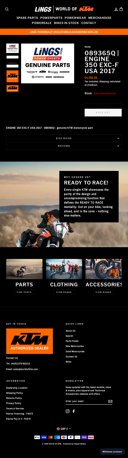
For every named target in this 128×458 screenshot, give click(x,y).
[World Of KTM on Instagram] (67, 411)
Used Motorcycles (75, 351)
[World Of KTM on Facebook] (74, 411)
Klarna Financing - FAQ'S (19, 413)
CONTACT (88, 23)
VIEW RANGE (103, 292)
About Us (71, 330)
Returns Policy (14, 398)
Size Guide (64, 138)
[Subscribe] (110, 401)
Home (88, 46)
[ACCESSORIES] (104, 269)
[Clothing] (64, 269)
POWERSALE (42, 23)
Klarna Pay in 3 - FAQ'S (18, 418)
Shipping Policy (14, 393)
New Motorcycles (75, 346)
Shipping (104, 81)
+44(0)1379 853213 (20, 363)
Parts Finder (72, 341)
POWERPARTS (51, 17)
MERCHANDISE (100, 17)
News (68, 361)
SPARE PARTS (27, 17)
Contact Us (12, 358)
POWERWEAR (75, 17)
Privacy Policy (13, 403)
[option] (64, 31)
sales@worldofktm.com (25, 369)
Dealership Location (17, 387)
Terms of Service (15, 408)
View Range (64, 292)
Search (69, 335)
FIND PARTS (24, 292)
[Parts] (24, 269)
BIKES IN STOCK (66, 23)
